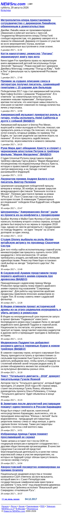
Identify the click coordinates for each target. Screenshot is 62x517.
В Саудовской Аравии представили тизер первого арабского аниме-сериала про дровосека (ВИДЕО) (29, 276)
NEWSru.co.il (8, 509)
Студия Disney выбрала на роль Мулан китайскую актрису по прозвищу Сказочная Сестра (30, 242)
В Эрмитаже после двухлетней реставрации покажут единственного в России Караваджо (31, 405)
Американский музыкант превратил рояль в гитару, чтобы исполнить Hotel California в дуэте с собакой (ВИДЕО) (30, 117)
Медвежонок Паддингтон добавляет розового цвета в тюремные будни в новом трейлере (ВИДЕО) (30, 345)
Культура (6, 10)
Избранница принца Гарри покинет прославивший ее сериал (24, 435)
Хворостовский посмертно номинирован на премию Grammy (30, 468)
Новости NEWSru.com (14, 511)
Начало (5, 506)
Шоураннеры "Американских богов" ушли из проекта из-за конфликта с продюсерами (30, 213)
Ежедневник (32, 506)
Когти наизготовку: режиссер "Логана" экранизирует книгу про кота (27, 55)
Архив (22, 506)
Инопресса (32, 509)
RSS (42, 506)
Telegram (50, 506)
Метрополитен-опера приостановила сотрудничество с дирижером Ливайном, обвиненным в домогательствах (28, 23)
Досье (14, 506)
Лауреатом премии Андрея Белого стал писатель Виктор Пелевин (27, 180)
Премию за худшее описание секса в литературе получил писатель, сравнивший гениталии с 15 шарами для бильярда (30, 84)
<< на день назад (10, 499)
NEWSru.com (13, 4)
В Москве (20, 509)
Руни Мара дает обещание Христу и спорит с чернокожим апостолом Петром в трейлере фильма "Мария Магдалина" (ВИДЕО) (31, 151)
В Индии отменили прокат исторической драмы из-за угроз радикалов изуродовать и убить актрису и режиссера (31, 309)
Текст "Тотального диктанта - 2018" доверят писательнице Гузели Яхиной (30, 378)
